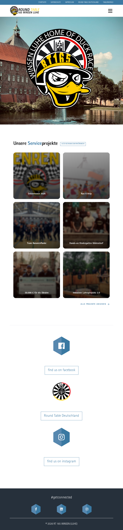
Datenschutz (56, 2)
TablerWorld (108, 2)
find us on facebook (61, 370)
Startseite (42, 2)
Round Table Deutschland (88, 2)
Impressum (69, 2)
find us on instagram (61, 461)
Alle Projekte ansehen (93, 304)
